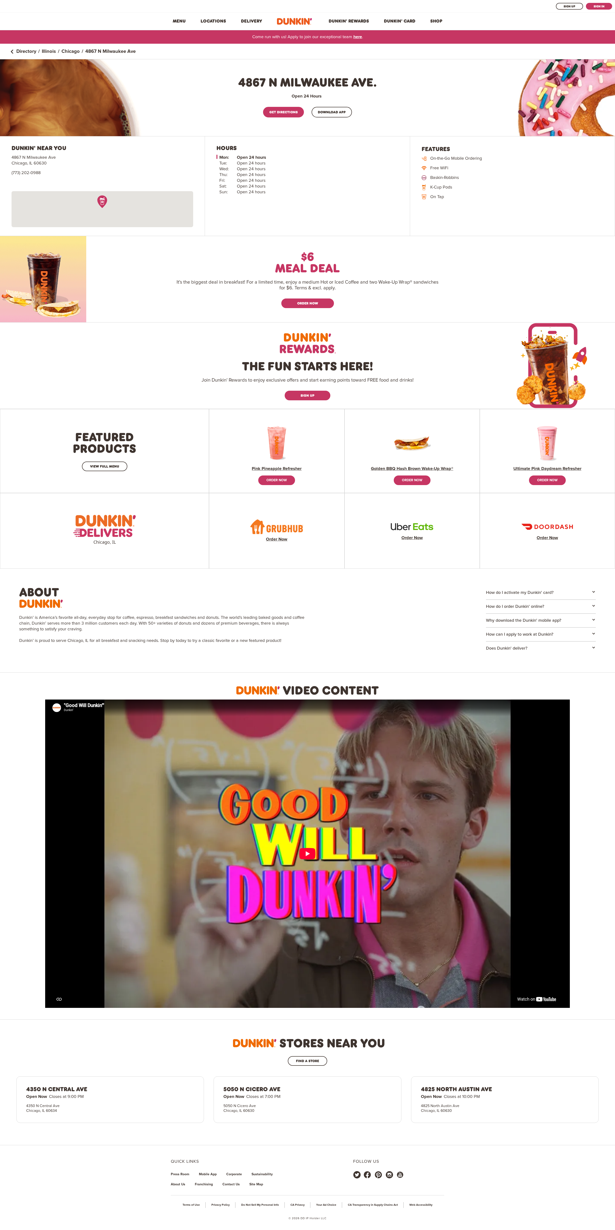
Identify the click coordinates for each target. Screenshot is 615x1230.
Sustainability (262, 1174)
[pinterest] (378, 1174)
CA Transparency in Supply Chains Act (373, 1205)
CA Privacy (297, 1205)
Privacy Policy (220, 1205)
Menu (179, 21)
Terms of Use (191, 1205)
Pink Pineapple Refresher (276, 469)
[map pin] (102, 201)
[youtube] (400, 1175)
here (357, 37)
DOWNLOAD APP (332, 112)
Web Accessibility (420, 1205)
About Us (178, 1184)
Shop (436, 21)
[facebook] (367, 1174)
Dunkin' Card (399, 21)
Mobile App (208, 1174)
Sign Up (569, 6)
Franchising (204, 1184)
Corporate (234, 1174)
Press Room (180, 1174)
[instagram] (389, 1174)
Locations (213, 21)
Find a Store (307, 1061)
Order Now (307, 303)
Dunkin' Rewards (349, 21)
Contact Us (231, 1184)
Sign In (599, 6)
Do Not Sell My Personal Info (260, 1205)
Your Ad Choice (326, 1205)
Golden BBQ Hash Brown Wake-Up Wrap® (412, 469)
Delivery (251, 21)
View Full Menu (104, 466)
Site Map (256, 1184)
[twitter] (357, 1175)
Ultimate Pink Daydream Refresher (547, 469)
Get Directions (283, 112)
